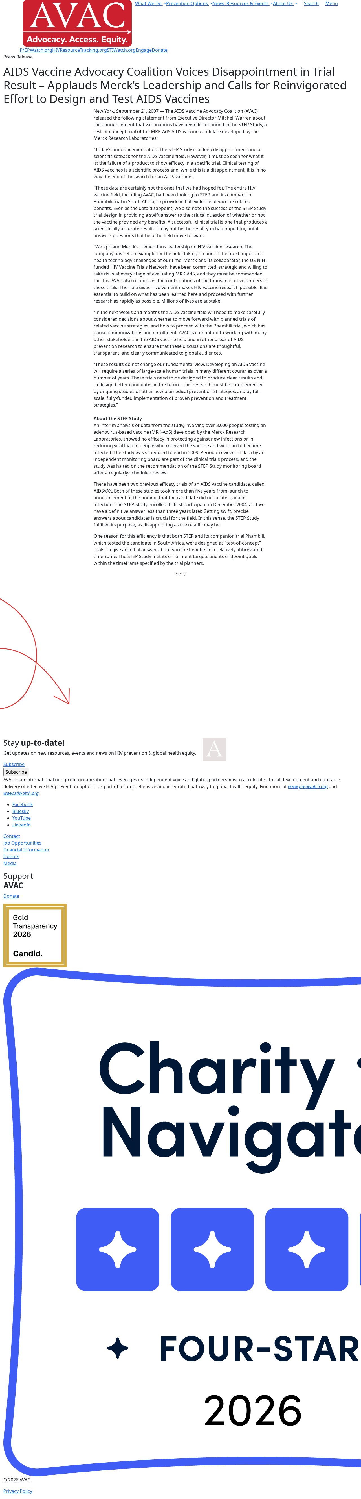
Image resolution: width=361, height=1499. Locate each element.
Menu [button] (331, 3)
